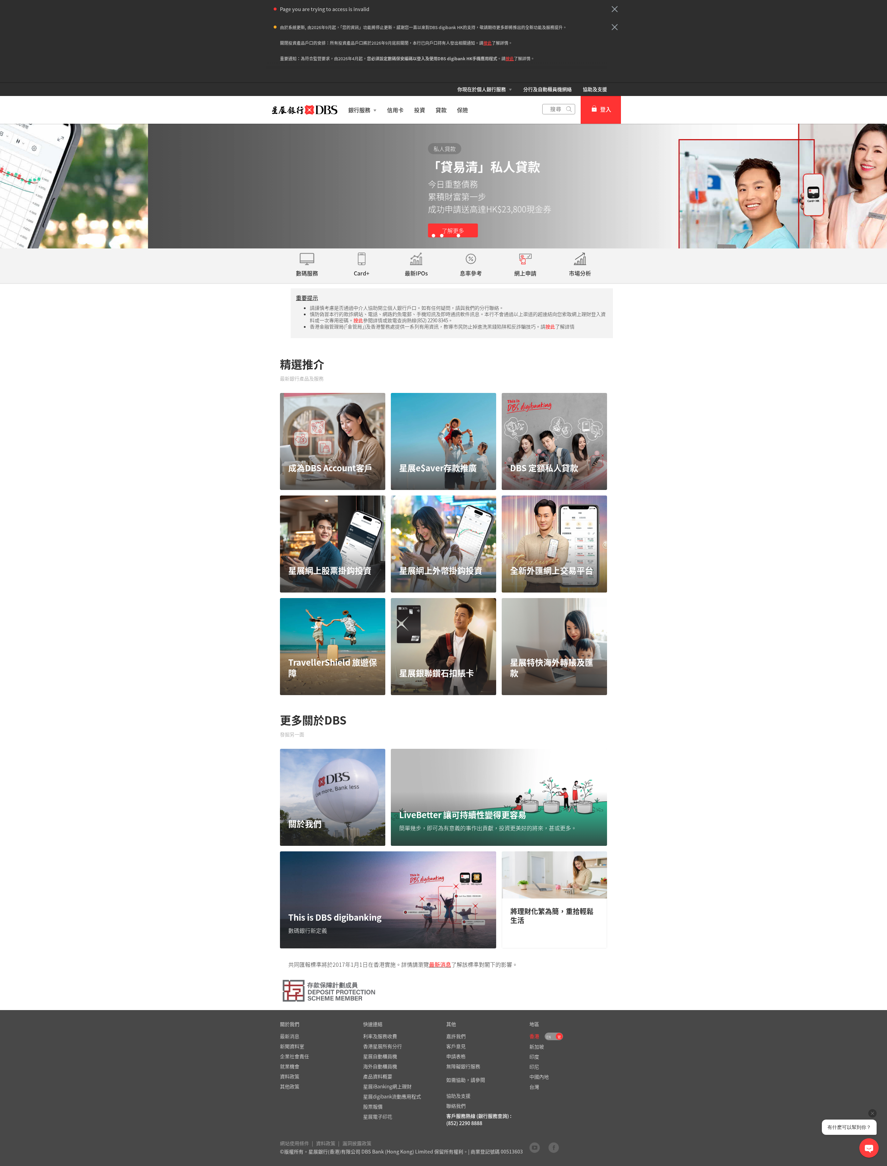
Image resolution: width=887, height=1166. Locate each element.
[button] (615, 9)
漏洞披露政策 (356, 1143)
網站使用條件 (294, 1143)
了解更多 (305, 230)
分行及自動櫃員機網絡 (547, 89)
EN (548, 1037)
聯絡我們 (456, 1105)
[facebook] (553, 1147)
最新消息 (440, 964)
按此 (487, 43)
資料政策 (325, 1143)
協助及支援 (595, 89)
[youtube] (534, 1147)
